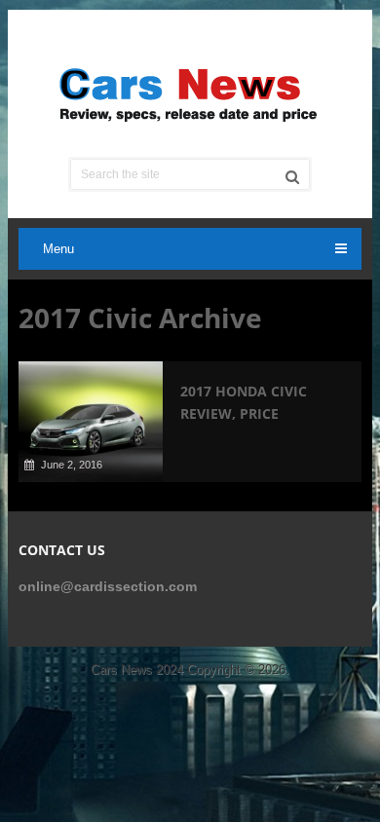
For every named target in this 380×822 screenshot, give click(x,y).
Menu (58, 249)
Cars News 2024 (137, 669)
